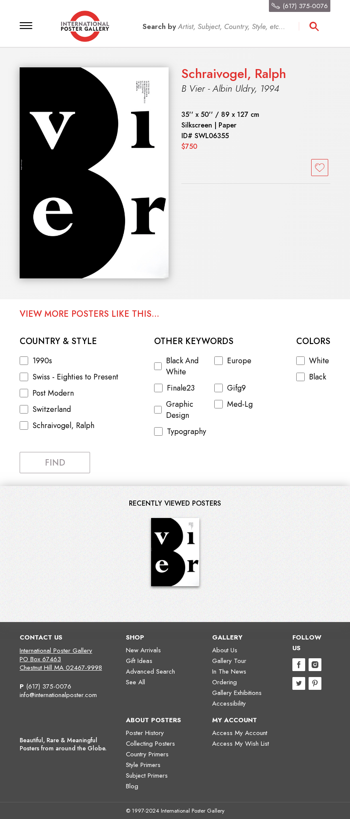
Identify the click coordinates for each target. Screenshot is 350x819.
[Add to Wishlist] (319, 167)
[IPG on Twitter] (298, 684)
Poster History (145, 733)
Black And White (182, 366)
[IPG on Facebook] (298, 666)
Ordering (224, 682)
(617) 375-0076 (48, 686)
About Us (224, 650)
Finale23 (181, 388)
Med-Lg (240, 404)
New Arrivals (143, 650)
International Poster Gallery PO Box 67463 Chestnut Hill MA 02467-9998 (61, 659)
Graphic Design (179, 410)
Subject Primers (147, 775)
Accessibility (229, 703)
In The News (229, 671)
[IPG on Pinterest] (315, 684)
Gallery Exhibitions (237, 692)
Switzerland (51, 409)
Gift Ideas (139, 661)
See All (135, 682)
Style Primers (143, 765)
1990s (42, 360)
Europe (239, 360)
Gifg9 (236, 388)
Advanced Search (150, 671)
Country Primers (147, 754)
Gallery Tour (229, 661)
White (319, 360)
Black (317, 376)
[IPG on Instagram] (315, 666)
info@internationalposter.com (58, 695)
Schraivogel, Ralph (233, 73)
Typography (186, 431)
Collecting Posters (150, 743)
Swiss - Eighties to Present (75, 376)
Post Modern (53, 393)
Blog (132, 786)
